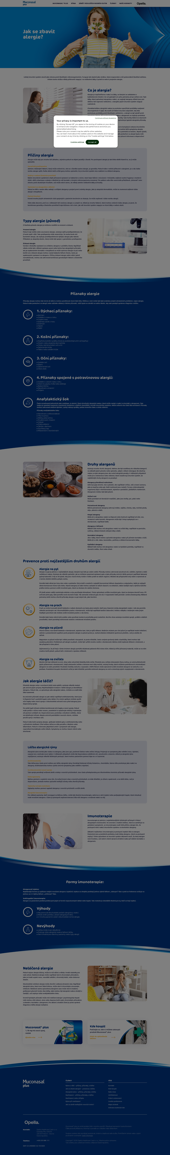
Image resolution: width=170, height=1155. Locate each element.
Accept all (92, 142)
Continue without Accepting (105, 118)
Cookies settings (77, 142)
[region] (86, 132)
